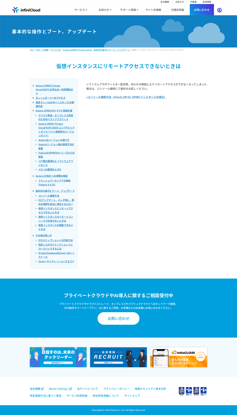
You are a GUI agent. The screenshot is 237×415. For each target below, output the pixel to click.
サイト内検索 (153, 10)
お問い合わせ (202, 10)
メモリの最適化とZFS (49, 169)
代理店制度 (177, 10)
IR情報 (193, 1)
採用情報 (207, 1)
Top (32, 49)
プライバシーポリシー (116, 389)
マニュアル (55, 49)
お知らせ (179, 1)
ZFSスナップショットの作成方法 (55, 240)
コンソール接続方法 (48, 195)
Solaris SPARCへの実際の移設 (52, 175)
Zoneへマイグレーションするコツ (56, 261)
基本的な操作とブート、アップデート (112, 49)
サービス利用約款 (77, 395)
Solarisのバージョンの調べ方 (53, 140)
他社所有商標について (106, 395)
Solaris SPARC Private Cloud (77, 49)
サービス (80, 10)
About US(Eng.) (59, 389)
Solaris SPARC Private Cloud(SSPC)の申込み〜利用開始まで (54, 89)
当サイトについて (87, 389)
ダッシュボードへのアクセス (50, 97)
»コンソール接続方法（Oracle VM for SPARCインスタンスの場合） (126, 97)
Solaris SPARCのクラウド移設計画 (54, 110)
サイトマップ (132, 395)
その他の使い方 (44, 235)
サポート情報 (128, 10)
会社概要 (165, 1)
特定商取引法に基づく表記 (45, 395)
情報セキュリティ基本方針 (150, 389)
